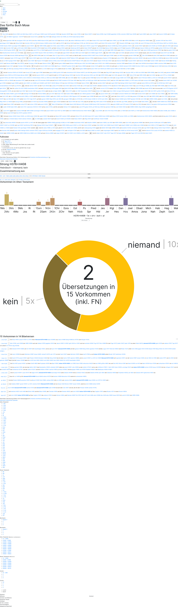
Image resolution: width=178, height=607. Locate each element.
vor (42, 50)
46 (90, 133)
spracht (151, 58)
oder (53, 354)
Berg (119, 46)
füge (60, 55)
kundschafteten (6, 85)
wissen (141, 358)
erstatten (66, 80)
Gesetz (7, 46)
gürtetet (153, 122)
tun (6, 60)
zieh (11, 77)
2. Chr (4, 425)
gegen (58, 88)
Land (143, 43)
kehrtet (150, 130)
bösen (96, 104)
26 (8, 88)
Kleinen (82, 66)
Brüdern (131, 63)
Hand (66, 85)
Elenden (66, 391)
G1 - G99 (5, 572)
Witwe (31, 391)
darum (63, 343)
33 (169, 99)
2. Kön (4, 422)
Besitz (98, 50)
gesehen (96, 72)
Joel (4, 450)
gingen (75, 369)
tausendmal (88, 55)
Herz (113, 91)
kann (82, 52)
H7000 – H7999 (7, 550)
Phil (4, 488)
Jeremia (68, 380)
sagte (66, 52)
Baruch (35, 380)
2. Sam (4, 418)
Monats (64, 40)
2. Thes (5, 493)
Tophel (143, 34)
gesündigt (60, 122)
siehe (152, 52)
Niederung (75, 48)
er (31, 96)
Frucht (45, 85)
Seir (63, 36)
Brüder (99, 91)
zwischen (125, 34)
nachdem (160, 40)
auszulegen (16, 46)
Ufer (99, 48)
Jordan (77, 34)
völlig (141, 107)
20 (30, 75)
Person (61, 66)
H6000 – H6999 (7, 548)
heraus (157, 367)
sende (163, 358)
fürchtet (141, 93)
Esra (4, 427)
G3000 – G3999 (7, 563)
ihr (103, 380)
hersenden (20, 80)
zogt (124, 101)
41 (1, 122)
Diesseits (123, 43)
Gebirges (56, 36)
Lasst (25, 372)
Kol (3, 490)
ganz (40, 34)
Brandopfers (44, 367)
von (33, 83)
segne (110, 55)
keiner (99, 354)
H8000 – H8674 (7, 552)
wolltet (17, 88)
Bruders (110, 391)
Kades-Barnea (78, 36)
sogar (106, 348)
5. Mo (4, 410)
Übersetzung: (88, 218)
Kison (152, 363)
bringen (54, 68)
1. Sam (4, 417)
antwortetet (137, 58)
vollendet (54, 367)
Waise (42, 391)
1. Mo (4, 403)
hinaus (63, 369)
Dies (5, 34)
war (173, 80)
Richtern (74, 63)
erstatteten (106, 85)
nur (17, 376)
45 (140, 130)
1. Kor (4, 481)
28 (63, 91)
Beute (59, 116)
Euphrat (11, 50)
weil (121, 107)
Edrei (104, 43)
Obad (4, 454)
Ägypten (173, 88)
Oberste (121, 60)
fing (157, 43)
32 (110, 99)
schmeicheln (81, 376)
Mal (4, 467)
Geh (43, 380)
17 (32, 66)
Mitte (165, 125)
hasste (148, 88)
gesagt (13, 60)
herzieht (24, 96)
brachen (12, 72)
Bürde (166, 55)
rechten (92, 387)
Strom (169, 48)
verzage (119, 77)
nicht (91, 52)
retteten (81, 372)
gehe (159, 343)
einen (68, 83)
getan (102, 96)
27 (94, 88)
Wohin (69, 91)
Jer (3, 442)
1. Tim (4, 495)
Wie (145, 55)
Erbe (19, 113)
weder (98, 116)
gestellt (52, 50)
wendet (139, 46)
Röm (4, 480)
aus (17, 85)
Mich (4, 457)
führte (122, 363)
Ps (3, 433)
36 (1, 107)
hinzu (100, 55)
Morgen (85, 339)
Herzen (123, 391)
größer (160, 91)
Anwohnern (36, 48)
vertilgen (57, 91)
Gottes (167, 66)
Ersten (54, 40)
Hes (4, 445)
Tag (135, 101)
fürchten (140, 66)
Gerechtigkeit (152, 63)
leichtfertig (28, 125)
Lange (94, 46)
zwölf (49, 83)
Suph (107, 34)
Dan (4, 447)
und (49, 360)
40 (33, 119)
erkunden (45, 80)
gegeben (50, 343)
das (105, 50)
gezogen (68, 99)
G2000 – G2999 (7, 561)
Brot (103, 343)
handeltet (126, 128)
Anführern (103, 367)
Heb (4, 502)
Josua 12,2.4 (8, 142)
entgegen (60, 130)
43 (37, 128)
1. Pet (4, 505)
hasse (116, 395)
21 (128, 75)
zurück (158, 130)
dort (83, 93)
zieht (168, 46)
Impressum (3, 159)
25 (23, 85)
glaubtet (135, 99)
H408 (89, 177)
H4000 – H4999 (7, 545)
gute (116, 104)
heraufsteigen (39, 348)
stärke (163, 110)
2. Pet (4, 507)
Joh (4, 476)
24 (91, 83)
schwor (34, 104)
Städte (125, 80)
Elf (9, 36)
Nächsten (29, 354)
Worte (16, 34)
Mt (3, 471)
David (15, 358)
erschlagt (126, 367)
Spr (4, 435)
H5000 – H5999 (7, 547)
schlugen (170, 367)
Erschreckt (123, 93)
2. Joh (4, 510)
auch (52, 93)
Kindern (95, 40)
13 (27, 58)
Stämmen (89, 58)
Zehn (20, 63)
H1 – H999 (5, 538)
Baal (55, 363)
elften (37, 40)
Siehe (22, 50)
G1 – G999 (5, 558)
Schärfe (6, 369)
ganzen (45, 99)
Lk (3, 475)
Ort (98, 99)
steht (131, 110)
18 (73, 68)
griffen (105, 363)
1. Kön (4, 420)
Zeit (50, 52)
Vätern (123, 50)
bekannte (65, 58)
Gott (53, 46)
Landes (55, 85)
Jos (4, 412)
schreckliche (71, 72)
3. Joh (4, 512)
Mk (3, 473)
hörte (167, 101)
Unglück (99, 391)
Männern (80, 104)
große (60, 72)
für (25, 68)
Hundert (154, 60)
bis (69, 36)
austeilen (27, 113)
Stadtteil (90, 369)
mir (158, 77)
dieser (119, 99)
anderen (48, 395)
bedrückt (15, 391)
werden (66, 116)
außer (7, 107)
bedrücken (120, 354)
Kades (121, 133)
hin (167, 348)
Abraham (130, 50)
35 (50, 104)
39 (1, 116)
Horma (134, 130)
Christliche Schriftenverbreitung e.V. (39, 157)
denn (148, 66)
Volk (154, 91)
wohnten (34, 130)
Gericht (44, 66)
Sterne (3, 55)
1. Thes (4, 491)
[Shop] (1, 20)
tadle (52, 387)
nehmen (26, 118)
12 (140, 55)
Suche (4, 13)
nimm (27, 77)
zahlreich (134, 52)
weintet (169, 130)
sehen (103, 101)
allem (113, 40)
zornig (23, 104)
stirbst (96, 384)
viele (107, 133)
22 (132, 78)
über (108, 60)
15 (21, 61)
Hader (13, 58)
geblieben (126, 46)
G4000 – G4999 (7, 565)
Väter (54, 55)
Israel (47, 34)
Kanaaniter (130, 48)
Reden (10, 104)
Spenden (15, 159)
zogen (39, 72)
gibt (123, 75)
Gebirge (61, 48)
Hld (4, 438)
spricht (126, 395)
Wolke (144, 101)
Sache (169, 58)
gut (2, 83)
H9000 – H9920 (7, 553)
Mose (29, 34)
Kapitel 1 (5, 519)
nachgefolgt (150, 107)
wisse (92, 380)
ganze (53, 72)
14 (126, 58)
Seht (13, 343)
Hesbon (44, 43)
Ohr (70, 133)
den (59, 99)
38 (93, 110)
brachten (76, 85)
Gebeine (68, 372)
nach (17, 52)
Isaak (137, 50)
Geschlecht (105, 104)
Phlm (4, 500)
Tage (114, 133)
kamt (105, 99)
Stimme (50, 133)
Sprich (88, 125)
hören (106, 66)
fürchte (100, 77)
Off (3, 515)
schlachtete (164, 363)
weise (43, 58)
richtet (141, 63)
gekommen (88, 75)
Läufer (32, 369)
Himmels (14, 55)
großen (162, 48)
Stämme (52, 60)
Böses (116, 116)
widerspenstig (49, 88)
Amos (4, 452)
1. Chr (4, 423)
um (11, 125)
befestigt (28, 93)
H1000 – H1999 (7, 540)
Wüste (88, 34)
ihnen (161, 93)
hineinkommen (83, 110)
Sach (4, 465)
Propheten (44, 363)
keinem (57, 376)
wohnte (52, 43)
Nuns (114, 110)
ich (154, 358)
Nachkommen (8, 52)
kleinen (12, 116)
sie (130, 116)
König (19, 43)
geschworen (156, 50)
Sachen (114, 68)
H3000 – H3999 (7, 543)
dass (146, 96)
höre (68, 68)
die (22, 34)
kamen (7, 75)
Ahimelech (42, 358)
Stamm (85, 83)
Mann (173, 63)
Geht (111, 367)
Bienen (91, 130)
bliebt (100, 133)
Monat (45, 40)
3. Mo (4, 407)
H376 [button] (2, 161)
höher (170, 91)
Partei (39, 376)
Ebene (99, 34)
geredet (55, 34)
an (136, 40)
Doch (11, 387)
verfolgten (72, 130)
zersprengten (108, 130)
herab (93, 85)
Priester (34, 358)
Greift (34, 363)
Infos (4, 14)
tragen (98, 52)
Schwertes (17, 369)
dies (103, 395)
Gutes (105, 116)
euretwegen (39, 110)
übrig (69, 339)
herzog (19, 101)
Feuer (81, 101)
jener (43, 52)
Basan (79, 43)
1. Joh (4, 508)
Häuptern (107, 58)
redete (74, 40)
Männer (74, 58)
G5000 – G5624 (7, 566)
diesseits (65, 34)
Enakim (70, 93)
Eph (4, 486)
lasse (51, 339)
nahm (31, 60)
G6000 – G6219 (7, 568)
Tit (3, 498)
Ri (3, 413)
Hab (4, 460)
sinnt (76, 391)
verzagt (121, 91)
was (119, 40)
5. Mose (3, 22)
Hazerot (163, 34)
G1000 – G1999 (7, 560)
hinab (131, 363)
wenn (16, 354)
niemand (129, 66)
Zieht (100, 125)
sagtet (43, 116)
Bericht (58, 80)
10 (104, 53)
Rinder (124, 348)
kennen (123, 116)
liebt (84, 395)
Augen (14, 83)
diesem (111, 46)
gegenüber (115, 34)
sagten (144, 91)
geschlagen (5, 43)
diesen (91, 99)
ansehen (71, 66)
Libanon (144, 48)
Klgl (4, 444)
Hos (4, 449)
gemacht (129, 91)
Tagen (134, 133)
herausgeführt (5, 91)
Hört (106, 63)
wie (169, 52)
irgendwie (120, 358)
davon (62, 339)
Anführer (44, 369)
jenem (17, 130)
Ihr (37, 118)
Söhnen (67, 107)
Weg (46, 36)
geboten (145, 40)
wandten (101, 83)
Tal (159, 83)
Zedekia (15, 384)
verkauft (46, 354)
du (63, 110)
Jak (4, 503)
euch (32, 68)
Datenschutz (9, 159)
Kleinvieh (114, 348)
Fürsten (17, 380)
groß (18, 93)
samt (102, 372)
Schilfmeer (101, 118)
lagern (56, 101)
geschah (11, 40)
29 (97, 93)
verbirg (50, 380)
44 (172, 128)
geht (59, 50)
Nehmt (32, 58)
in (92, 50)
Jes (4, 440)
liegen (35, 372)
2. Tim (4, 497)
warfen (53, 369)
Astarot (94, 43)
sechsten (89, 343)
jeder (161, 122)
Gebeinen (111, 372)
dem (94, 80)
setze (120, 58)
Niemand (41, 339)
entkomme (88, 363)
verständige (54, 58)
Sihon (168, 40)
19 (1, 72)
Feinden (16, 128)
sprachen (128, 85)
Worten (68, 384)
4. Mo (4, 408)
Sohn (27, 99)
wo (127, 96)
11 (29, 55)
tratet (141, 77)
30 (166, 93)
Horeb (34, 36)
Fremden (22, 66)
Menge (24, 55)
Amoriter (29, 43)
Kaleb (14, 107)
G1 (3, 582)
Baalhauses (105, 369)
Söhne (79, 116)
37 (1, 110)
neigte (60, 133)
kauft (86, 354)
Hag (4, 464)
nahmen (33, 85)
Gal (4, 485)
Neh (4, 428)
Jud (4, 513)
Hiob (4, 432)
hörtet (66, 128)
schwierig (17, 68)
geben (172, 50)
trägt (33, 99)
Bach (146, 363)
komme (148, 367)
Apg (4, 478)
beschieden (75, 360)
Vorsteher (33, 63)
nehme (47, 376)
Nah (4, 459)
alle (107, 68)
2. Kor (4, 483)
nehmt (76, 50)
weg (15, 345)
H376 (89, 174)
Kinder (60, 93)
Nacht (72, 101)
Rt (3, 415)
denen (138, 80)
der (35, 43)
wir (78, 91)
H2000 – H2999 (7, 542)
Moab (150, 43)
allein (75, 52)
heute (164, 52)
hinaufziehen (105, 80)
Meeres (109, 48)
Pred (4, 437)
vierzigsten (21, 40)
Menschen (66, 376)
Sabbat (41, 343)
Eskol (165, 83)
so (136, 72)
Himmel (42, 93)
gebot (62, 63)
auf (159, 46)
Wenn (55, 104)
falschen (71, 395)
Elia (15, 363)
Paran (132, 34)
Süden (87, 48)
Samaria (140, 372)
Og (61, 43)
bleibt (120, 343)
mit (29, 348)
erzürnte (20, 110)
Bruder (9, 66)
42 (55, 125)
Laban (152, 34)
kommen (147, 80)
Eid (78, 395)
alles (109, 395)
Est (3, 430)
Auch (6, 110)
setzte (89, 60)
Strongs (5, 11)
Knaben (20, 360)
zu (35, 34)
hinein (66, 50)
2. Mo (4, 405)
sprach (30, 46)
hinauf (19, 77)
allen (24, 48)
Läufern (87, 367)
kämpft (125, 125)
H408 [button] (6, 161)
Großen (94, 66)
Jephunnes (31, 107)
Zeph (4, 462)
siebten (168, 343)
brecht (151, 46)
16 (52, 63)
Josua (98, 110)
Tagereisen (17, 36)
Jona (4, 455)
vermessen (136, 128)
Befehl (67, 88)
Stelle (139, 343)
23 (156, 80)
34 (150, 101)
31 (109, 96)
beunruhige (56, 372)
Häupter (41, 60)
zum (83, 369)
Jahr (29, 40)
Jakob (147, 50)
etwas (37, 354)
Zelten (116, 88)
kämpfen (45, 96)
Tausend (132, 60)
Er (39, 107)
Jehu (75, 367)
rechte (30, 387)
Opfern (33, 367)
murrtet (104, 88)
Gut (159, 58)
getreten (110, 107)
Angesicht (11, 149)
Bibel (4, 9)
